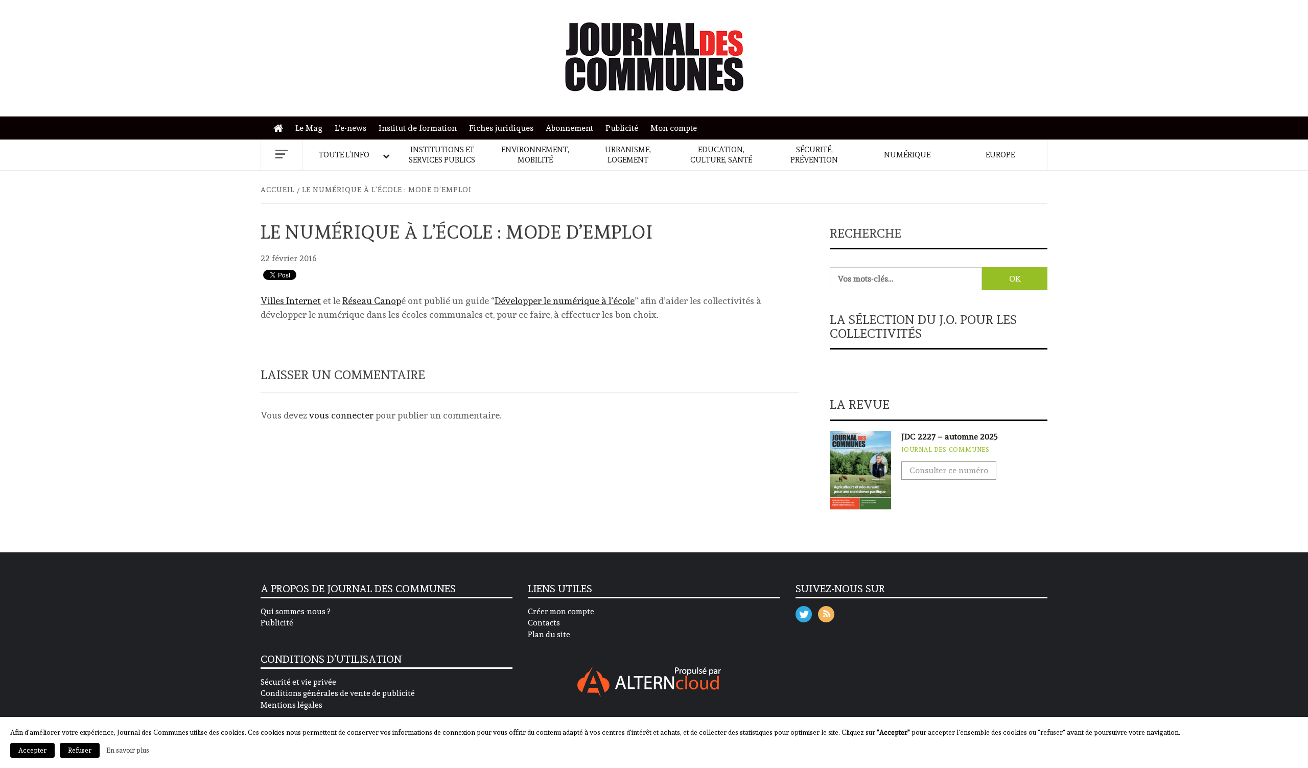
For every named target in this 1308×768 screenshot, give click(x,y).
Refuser (79, 750)
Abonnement (569, 128)
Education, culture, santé (721, 155)
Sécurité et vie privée (298, 682)
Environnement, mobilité (535, 155)
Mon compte (673, 128)
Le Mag (308, 128)
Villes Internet (291, 300)
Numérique (907, 154)
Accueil (280, 128)
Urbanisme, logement (628, 155)
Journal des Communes (945, 450)
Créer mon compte (561, 611)
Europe (1000, 154)
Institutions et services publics (442, 155)
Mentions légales (291, 705)
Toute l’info (344, 154)
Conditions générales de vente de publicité (338, 693)
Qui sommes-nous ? (295, 611)
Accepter (32, 750)
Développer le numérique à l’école (565, 300)
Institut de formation (418, 128)
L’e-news (350, 128)
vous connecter (341, 415)
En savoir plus (127, 750)
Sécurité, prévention (814, 155)
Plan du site (549, 634)
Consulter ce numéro (948, 470)
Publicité (621, 128)
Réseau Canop (371, 300)
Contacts (544, 622)
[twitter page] (804, 612)
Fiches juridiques (501, 128)
